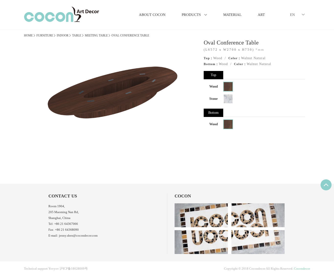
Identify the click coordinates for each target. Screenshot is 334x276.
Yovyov (53, 268)
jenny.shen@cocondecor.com (78, 235)
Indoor (62, 35)
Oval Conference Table (130, 35)
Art (261, 15)
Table (76, 35)
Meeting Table (96, 35)
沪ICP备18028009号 (74, 268)
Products (194, 15)
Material (232, 15)
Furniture (44, 35)
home (28, 35)
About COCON (152, 15)
